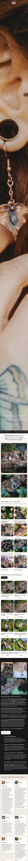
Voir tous (4, 577)
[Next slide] (11, 587)
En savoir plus (5, 732)
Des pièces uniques (7, 470)
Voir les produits (7, 494)
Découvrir (15, 424)
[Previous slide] (3, 587)
